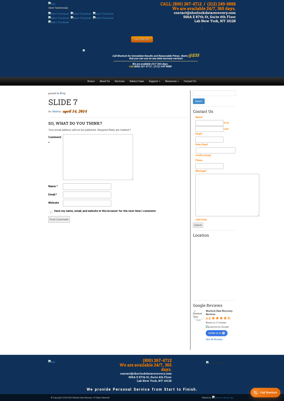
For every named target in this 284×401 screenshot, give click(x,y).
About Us (105, 81)
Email (52, 194)
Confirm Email (203, 155)
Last (226, 129)
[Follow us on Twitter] (219, 29)
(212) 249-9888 (221, 4)
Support (154, 81)
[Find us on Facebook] (231, 29)
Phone (198, 160)
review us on (214, 332)
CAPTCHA (201, 219)
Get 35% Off (142, 39)
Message (201, 171)
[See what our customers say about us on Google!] (207, 29)
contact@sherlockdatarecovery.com (205, 12)
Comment (54, 139)
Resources (171, 81)
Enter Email (201, 144)
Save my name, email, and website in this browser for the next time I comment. (105, 210)
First (226, 123)
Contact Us (190, 81)
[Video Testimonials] (58, 13)
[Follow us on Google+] (180, 363)
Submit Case (137, 81)
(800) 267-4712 (187, 4)
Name (53, 186)
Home (91, 81)
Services (120, 81)
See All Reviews (214, 339)
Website (53, 202)
